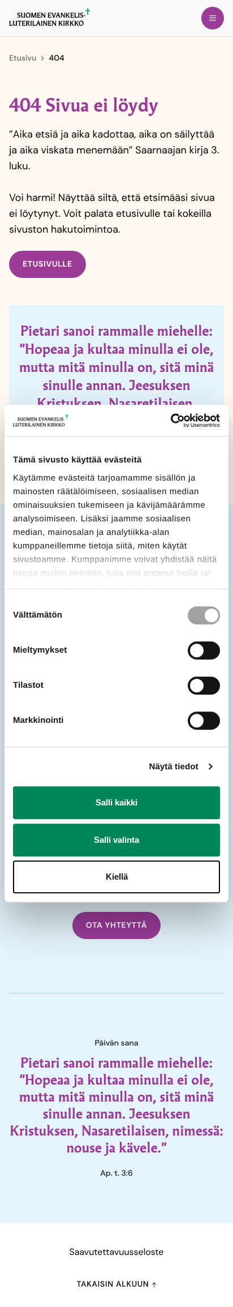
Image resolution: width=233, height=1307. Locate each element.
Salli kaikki (116, 802)
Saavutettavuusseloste (117, 1252)
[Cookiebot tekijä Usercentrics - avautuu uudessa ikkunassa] (170, 420)
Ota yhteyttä (117, 925)
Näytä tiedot (174, 767)
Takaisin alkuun (113, 1284)
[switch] (204, 650)
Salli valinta (116, 840)
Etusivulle (47, 264)
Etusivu (22, 58)
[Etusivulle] (49, 17)
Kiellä (117, 876)
